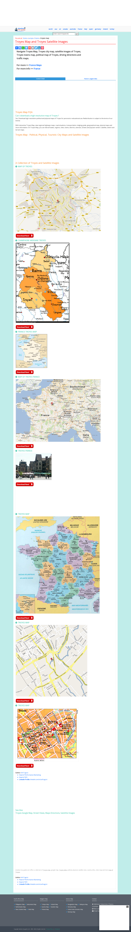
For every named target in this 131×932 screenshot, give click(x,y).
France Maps (35, 65)
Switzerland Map (31, 904)
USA (56, 29)
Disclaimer (57, 929)
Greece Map (69, 899)
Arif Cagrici (24, 773)
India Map (31, 909)
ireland (105, 29)
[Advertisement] (65, 13)
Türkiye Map (45, 904)
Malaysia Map (84, 904)
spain (91, 29)
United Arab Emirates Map (75, 909)
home (25, 38)
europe (30, 38)
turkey (112, 29)
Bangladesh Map (72, 904)
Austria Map (45, 907)
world (50, 29)
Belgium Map (44, 899)
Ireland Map (54, 904)
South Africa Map (19, 899)
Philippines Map (20, 904)
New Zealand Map (21, 909)
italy (85, 29)
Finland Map (45, 909)
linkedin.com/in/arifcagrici (38, 779)
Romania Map (72, 907)
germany (98, 29)
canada (65, 29)
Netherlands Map (21, 907)
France (37, 68)
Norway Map (71, 912)
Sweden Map (54, 907)
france (80, 29)
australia (73, 29)
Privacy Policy (49, 929)
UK (60, 29)
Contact (94, 899)
